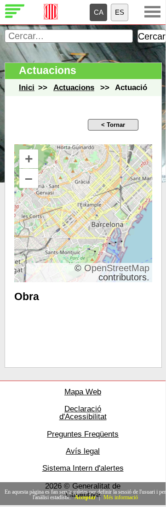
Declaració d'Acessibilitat (83, 413)
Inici (26, 87)
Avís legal (83, 451)
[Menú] (152, 11)
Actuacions (73, 87)
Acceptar (85, 497)
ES (119, 12)
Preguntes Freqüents (83, 434)
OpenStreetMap (116, 268)
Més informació (120, 497)
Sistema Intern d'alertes (83, 468)
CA (98, 12)
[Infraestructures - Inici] (15, 16)
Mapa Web (82, 392)
